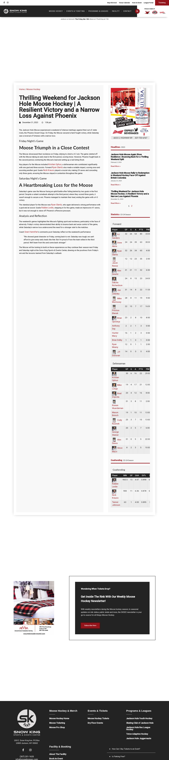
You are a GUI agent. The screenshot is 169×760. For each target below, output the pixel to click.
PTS (141, 229)
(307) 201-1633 (27, 756)
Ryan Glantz (57, 167)
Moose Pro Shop (57, 727)
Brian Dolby (117, 340)
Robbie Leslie (47, 207)
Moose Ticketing (57, 723)
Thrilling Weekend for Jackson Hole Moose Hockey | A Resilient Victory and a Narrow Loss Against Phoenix (130, 193)
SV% (144, 475)
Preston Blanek (115, 311)
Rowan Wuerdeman (117, 406)
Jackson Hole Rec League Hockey (138, 728)
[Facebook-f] (4, 2)
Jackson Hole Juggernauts (138, 738)
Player (115, 229)
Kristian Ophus (55, 164)
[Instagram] (8, 2)
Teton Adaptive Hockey (137, 734)
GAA (137, 475)
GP (126, 229)
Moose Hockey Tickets (98, 718)
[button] (137, 11)
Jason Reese (115, 264)
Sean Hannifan (31, 232)
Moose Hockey (33, 89)
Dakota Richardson (117, 284)
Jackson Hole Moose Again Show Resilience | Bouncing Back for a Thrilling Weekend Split (129, 156)
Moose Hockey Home (59, 718)
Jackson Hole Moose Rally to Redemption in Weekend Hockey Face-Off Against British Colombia (130, 175)
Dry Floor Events (95, 723)
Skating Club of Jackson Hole (139, 723)
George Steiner (115, 433)
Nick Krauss (48, 170)
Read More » (116, 166)
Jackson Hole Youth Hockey (139, 718)
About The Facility (57, 754)
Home (22, 89)
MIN (125, 475)
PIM (148, 229)
